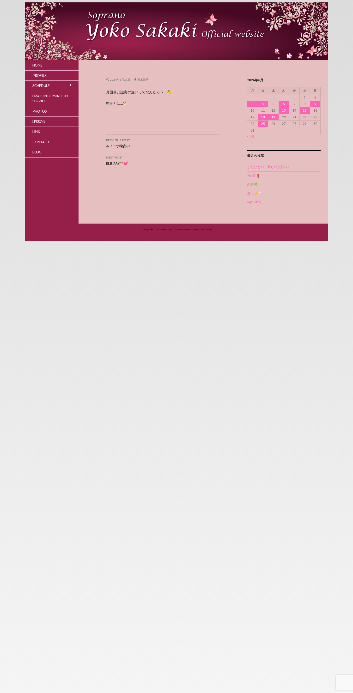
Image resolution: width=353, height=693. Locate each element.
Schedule (41, 86)
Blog (37, 152)
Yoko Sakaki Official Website (174, 229)
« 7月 (251, 136)
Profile (39, 75)
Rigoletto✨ (256, 202)
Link (36, 132)
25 (263, 124)
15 (305, 110)
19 (273, 117)
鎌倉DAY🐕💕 (117, 160)
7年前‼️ (253, 176)
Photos (39, 111)
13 (284, 110)
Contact (40, 142)
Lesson (38, 122)
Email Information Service (50, 98)
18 (263, 117)
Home (37, 65)
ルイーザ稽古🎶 (118, 143)
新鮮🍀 (252, 184)
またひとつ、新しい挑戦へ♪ (268, 167)
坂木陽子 (143, 79)
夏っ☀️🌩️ (254, 193)
